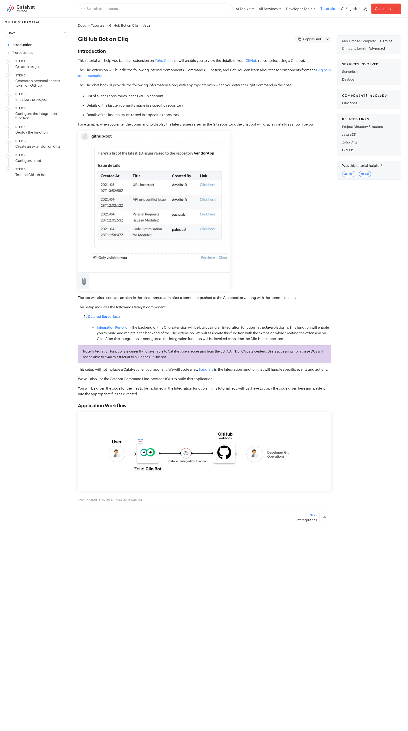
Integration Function (113, 327)
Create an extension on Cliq (37, 146)
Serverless (350, 72)
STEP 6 (20, 141)
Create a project (28, 67)
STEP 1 (20, 61)
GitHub (251, 61)
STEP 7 (20, 155)
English (351, 9)
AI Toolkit (243, 9)
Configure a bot (28, 161)
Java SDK (349, 134)
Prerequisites (22, 52)
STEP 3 (20, 94)
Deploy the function (31, 132)
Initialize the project (31, 99)
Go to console (386, 9)
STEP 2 (20, 75)
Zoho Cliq (163, 61)
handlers (206, 369)
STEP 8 (20, 169)
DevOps (348, 79)
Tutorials (327, 9)
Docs (82, 25)
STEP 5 (20, 127)
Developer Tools (299, 9)
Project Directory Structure (362, 127)
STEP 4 (20, 108)
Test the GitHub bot (31, 175)
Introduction (22, 45)
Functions (349, 103)
